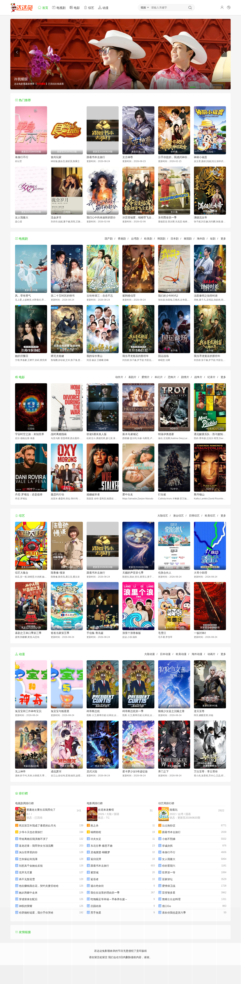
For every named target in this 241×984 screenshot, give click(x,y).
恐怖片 (172, 377)
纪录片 (211, 377)
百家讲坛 (167, 879)
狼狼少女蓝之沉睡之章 (171, 711)
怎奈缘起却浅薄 (28, 859)
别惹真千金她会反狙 (31, 865)
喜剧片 (132, 377)
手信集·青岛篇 (95, 632)
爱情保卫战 (168, 885)
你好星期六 (168, 865)
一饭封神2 (200, 632)
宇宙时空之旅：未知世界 (29, 434)
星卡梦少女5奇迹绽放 (135, 771)
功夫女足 (96, 838)
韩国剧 (161, 238)
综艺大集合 (21, 572)
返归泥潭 (96, 859)
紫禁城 (94, 872)
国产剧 (109, 238)
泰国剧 (188, 238)
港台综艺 (178, 515)
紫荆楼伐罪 (129, 295)
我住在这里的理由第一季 (105, 892)
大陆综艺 (162, 515)
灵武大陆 (92, 771)
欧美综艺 (210, 515)
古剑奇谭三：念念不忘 (100, 295)
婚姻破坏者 (93, 494)
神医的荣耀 (25, 905)
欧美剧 (148, 238)
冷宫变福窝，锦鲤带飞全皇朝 (138, 217)
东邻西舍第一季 (167, 217)
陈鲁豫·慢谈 (58, 572)
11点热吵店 (168, 825)
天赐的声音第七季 (132, 572)
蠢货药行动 (57, 494)
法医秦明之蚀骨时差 (206, 295)
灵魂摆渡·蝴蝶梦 (100, 852)
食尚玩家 (56, 157)
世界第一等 (168, 872)
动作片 (119, 377)
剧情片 (185, 377)
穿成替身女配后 (28, 899)
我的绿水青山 (94, 355)
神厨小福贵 (200, 157)
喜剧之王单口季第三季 (28, 632)
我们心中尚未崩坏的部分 (101, 217)
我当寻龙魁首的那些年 (135, 355)
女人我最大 (21, 217)
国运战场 (163, 355)
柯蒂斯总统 (93, 711)
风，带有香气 (23, 295)
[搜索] (190, 8)
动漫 (105, 7)
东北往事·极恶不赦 (102, 845)
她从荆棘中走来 (28, 892)
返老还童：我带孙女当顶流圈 (36, 845)
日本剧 (174, 238)
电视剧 (61, 7)
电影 (76, 7)
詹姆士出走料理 (171, 899)
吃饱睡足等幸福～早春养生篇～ (109, 899)
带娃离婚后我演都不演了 (33, 838)
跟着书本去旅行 (96, 157)
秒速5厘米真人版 (97, 434)
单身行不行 (21, 157)
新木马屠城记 (130, 434)
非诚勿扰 (167, 845)
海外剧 (201, 238)
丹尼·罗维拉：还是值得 (28, 494)
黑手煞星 (96, 912)
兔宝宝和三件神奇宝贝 (28, 711)
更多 (223, 238)
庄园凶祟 (96, 905)
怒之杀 (94, 825)
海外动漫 (197, 654)
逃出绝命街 (97, 885)
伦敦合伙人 (164, 572)
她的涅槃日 (21, 355)
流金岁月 (56, 217)
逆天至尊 (199, 711)
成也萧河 (56, 771)
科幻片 (159, 377)
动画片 (211, 654)
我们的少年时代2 (168, 295)
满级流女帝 (200, 217)
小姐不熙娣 (168, 838)
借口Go (166, 905)
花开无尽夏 (25, 872)
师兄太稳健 (57, 355)
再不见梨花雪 (27, 879)
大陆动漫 (149, 654)
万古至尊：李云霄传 (206, 771)
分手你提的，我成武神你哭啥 (174, 157)
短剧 (212, 238)
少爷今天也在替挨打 (31, 832)
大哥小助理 (200, 572)
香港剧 (122, 238)
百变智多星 (168, 892)
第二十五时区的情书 (63, 295)
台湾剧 (135, 238)
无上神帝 (20, 771)
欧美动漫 (181, 654)
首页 (44, 7)
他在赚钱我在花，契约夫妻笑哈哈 (39, 885)
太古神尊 (127, 157)
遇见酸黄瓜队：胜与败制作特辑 (210, 434)
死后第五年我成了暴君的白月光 (37, 825)
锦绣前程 (96, 832)
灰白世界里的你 (28, 852)
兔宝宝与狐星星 (60, 711)
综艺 (90, 7)
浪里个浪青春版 (131, 632)
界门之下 (163, 771)
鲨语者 (94, 879)
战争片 (198, 377)
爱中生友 (127, 494)
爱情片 (145, 377)
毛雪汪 (162, 632)
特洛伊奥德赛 (166, 434)
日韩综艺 (194, 515)
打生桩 (162, 494)
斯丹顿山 (199, 494)
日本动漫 (165, 654)
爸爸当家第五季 (60, 632)
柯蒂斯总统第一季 (132, 711)
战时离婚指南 (59, 434)
